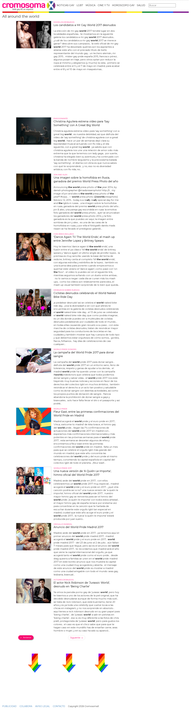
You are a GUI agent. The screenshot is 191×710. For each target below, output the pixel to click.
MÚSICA (90, 5)
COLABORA (26, 706)
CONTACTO (59, 706)
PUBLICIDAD (9, 706)
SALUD (141, 5)
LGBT (80, 5)
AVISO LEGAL (42, 706)
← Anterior (25, 637)
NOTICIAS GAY (65, 5)
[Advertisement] (69, 94)
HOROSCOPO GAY (123, 5)
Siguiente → (76, 637)
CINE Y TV (104, 5)
